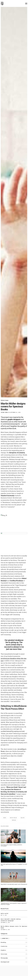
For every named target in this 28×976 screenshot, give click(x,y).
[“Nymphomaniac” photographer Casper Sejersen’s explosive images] (13, 895)
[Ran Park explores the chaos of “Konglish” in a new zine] (13, 856)
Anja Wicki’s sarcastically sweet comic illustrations (14, 884)
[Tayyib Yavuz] (2, 3)
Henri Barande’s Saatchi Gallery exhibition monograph (11, 845)
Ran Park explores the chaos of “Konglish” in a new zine (14, 865)
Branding (3, 942)
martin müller (13, 817)
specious (14, 820)
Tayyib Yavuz (4, 412)
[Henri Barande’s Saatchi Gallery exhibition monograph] (13, 837)
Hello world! (4, 913)
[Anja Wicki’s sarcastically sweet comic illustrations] (13, 876)
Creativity (4, 946)
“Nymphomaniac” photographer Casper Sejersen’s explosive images (13, 904)
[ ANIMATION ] (5, 938)
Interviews (4, 400)
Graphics (3, 950)
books (4, 817)
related (22, 817)
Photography (4, 958)
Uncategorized (5, 962)
